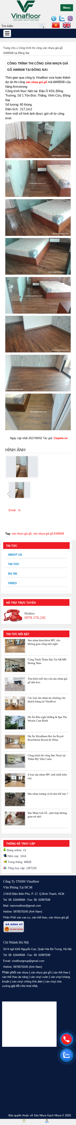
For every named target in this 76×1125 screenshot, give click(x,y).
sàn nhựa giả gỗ (21, 533)
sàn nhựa (22, 972)
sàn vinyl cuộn (39, 976)
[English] (67, 25)
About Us (15, 554)
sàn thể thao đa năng (15, 976)
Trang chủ (9, 48)
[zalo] (66, 1055)
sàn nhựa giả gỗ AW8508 (48, 533)
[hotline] (66, 1039)
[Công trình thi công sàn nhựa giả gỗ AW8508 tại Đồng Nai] (22, 477)
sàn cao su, (24, 917)
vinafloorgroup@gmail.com (28, 960)
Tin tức (13, 564)
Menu (66, 7)
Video (12, 583)
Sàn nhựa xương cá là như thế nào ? (48, 793)
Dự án (12, 573)
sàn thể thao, (40, 917)
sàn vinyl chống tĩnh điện (27, 981)
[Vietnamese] (56, 25)
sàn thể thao (60, 972)
